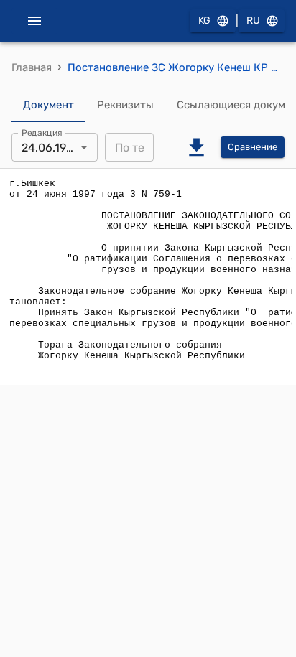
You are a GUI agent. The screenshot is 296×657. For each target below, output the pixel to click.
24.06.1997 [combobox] (50, 147)
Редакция (42, 133)
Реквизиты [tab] (125, 104)
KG (204, 20)
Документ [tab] (48, 104)
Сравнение (252, 146)
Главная (31, 67)
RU (253, 20)
